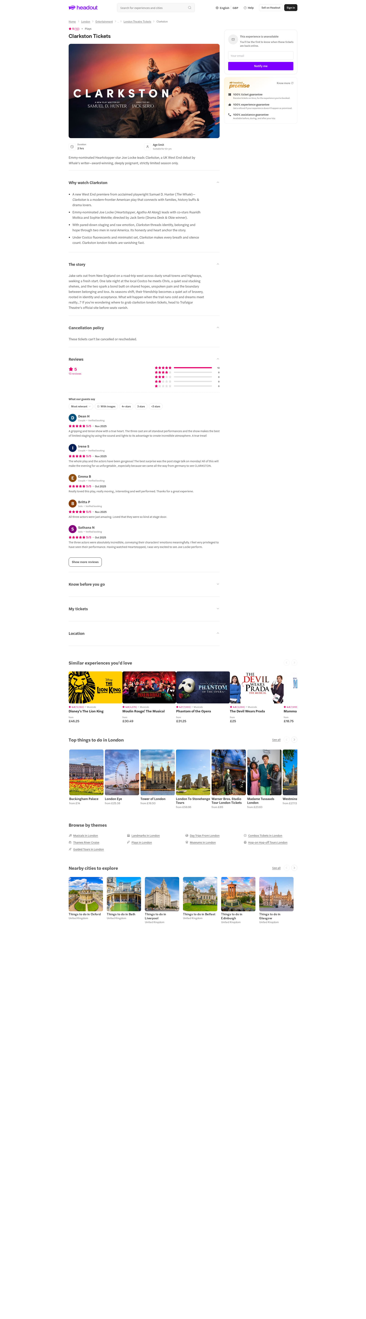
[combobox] (156, 7)
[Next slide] (294, 740)
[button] (86, 779)
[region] (95, 687)
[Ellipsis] (118, 22)
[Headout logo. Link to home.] (83, 7)
